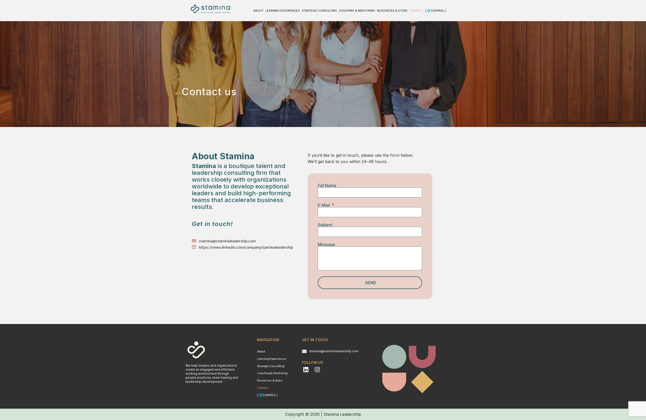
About (258, 10)
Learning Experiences (282, 10)
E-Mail (324, 205)
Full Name (327, 185)
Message (326, 244)
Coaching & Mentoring (357, 10)
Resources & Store (392, 10)
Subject (325, 225)
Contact (416, 10)
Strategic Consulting (319, 10)
